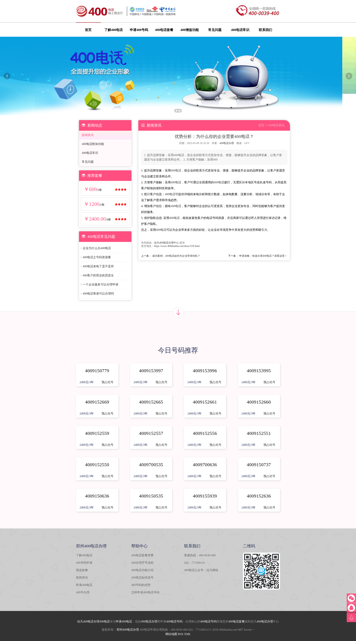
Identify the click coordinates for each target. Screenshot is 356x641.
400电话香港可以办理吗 (98, 293)
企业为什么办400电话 (97, 248)
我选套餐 (82, 570)
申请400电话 (84, 585)
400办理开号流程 (142, 562)
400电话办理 (227, 143)
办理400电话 (101, 621)
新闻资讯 (88, 135)
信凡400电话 (85, 621)
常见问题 (215, 30)
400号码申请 (84, 562)
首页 (88, 30)
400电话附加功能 (93, 144)
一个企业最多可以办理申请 (100, 284)
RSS (180, 634)
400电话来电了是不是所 (98, 266)
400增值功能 (189, 30)
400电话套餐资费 (142, 555)
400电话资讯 (276, 125)
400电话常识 (240, 30)
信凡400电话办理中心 (166, 242)
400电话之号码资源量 (97, 257)
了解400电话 (113, 30)
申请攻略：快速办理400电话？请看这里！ (263, 256)
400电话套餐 (164, 30)
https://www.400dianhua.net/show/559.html (177, 246)
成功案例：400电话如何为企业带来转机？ (176, 256)
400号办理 (82, 592)
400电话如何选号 (142, 577)
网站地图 (171, 634)
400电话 (176, 170)
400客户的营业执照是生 (98, 275)
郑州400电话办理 (128, 629)
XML (187, 634)
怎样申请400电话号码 (145, 592)
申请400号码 (139, 30)
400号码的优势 (141, 585)
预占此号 (107, 382)
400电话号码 (174, 621)
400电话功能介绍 (142, 570)
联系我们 (265, 30)
